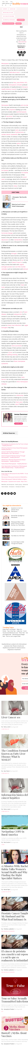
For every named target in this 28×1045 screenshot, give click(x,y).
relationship (19, 395)
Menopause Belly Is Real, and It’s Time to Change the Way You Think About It (17, 523)
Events (5, 9)
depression (4, 240)
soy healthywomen (8, 16)
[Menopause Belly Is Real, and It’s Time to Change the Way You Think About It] (6, 523)
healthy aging (18, 484)
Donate (18, 23)
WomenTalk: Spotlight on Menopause (17, 516)
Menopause (5, 63)
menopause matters (20, 486)
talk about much (15, 72)
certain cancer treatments (9, 134)
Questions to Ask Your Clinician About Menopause (17, 509)
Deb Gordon (7, 842)
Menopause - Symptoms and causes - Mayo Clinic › (14, 481)
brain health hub (8, 12)
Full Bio (18, 423)
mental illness (18, 240)
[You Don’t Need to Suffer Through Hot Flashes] (6, 543)
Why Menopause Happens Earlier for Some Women (18, 530)
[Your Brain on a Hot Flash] (6, 537)
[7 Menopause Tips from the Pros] (7, 198)
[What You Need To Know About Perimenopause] (7, 205)
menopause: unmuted (15, 85)
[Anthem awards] (15, 592)
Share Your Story (8, 23)
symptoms (12, 109)
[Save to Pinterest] (24, 52)
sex (22, 260)
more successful (16, 345)
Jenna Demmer (22, 41)
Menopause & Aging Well (21, 47)
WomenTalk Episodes (9, 19)
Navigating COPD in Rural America (12, 833)
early (17, 130)
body (3, 287)
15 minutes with (6, 891)
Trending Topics (8, 627)
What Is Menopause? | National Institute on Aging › (14, 479)
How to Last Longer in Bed (13, 636)
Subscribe (21, 19)
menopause (21, 49)
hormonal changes (7, 233)
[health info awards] (15, 613)
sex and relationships (8, 931)
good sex (12, 9)
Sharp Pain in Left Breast (9, 629)
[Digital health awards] (15, 554)
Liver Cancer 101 (10, 717)
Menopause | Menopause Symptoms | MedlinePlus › (14, 477)
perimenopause (21, 112)
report (17, 404)
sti (2, 1011)
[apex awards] (15, 572)
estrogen (14, 253)
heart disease (5, 486)
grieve (19, 143)
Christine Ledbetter (9, 929)
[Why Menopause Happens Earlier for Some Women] (6, 531)
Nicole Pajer (7, 889)
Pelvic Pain (22, 633)
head (22, 285)
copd (2, 844)
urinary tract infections (14, 325)
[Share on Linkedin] (20, 55)
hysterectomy (19, 132)
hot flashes (4, 170)
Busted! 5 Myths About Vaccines (14, 1034)
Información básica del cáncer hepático (14, 796)
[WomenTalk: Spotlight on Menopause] (6, 517)
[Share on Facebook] (18, 52)
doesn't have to (17, 262)
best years (19, 402)
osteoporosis (18, 314)
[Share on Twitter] (21, 52)
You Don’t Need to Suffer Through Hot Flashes (17, 542)
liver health (5, 729)
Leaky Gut (19, 631)
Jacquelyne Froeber (9, 1009)
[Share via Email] (23, 55)
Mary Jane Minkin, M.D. (20, 82)
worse (10, 352)
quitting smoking (12, 354)
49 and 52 (9, 116)
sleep (15, 186)
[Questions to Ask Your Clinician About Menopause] (6, 509)
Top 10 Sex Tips (11, 631)
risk (21, 312)
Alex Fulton (7, 771)
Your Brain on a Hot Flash (17, 535)
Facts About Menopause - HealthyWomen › (14, 463)
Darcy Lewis (7, 727)
